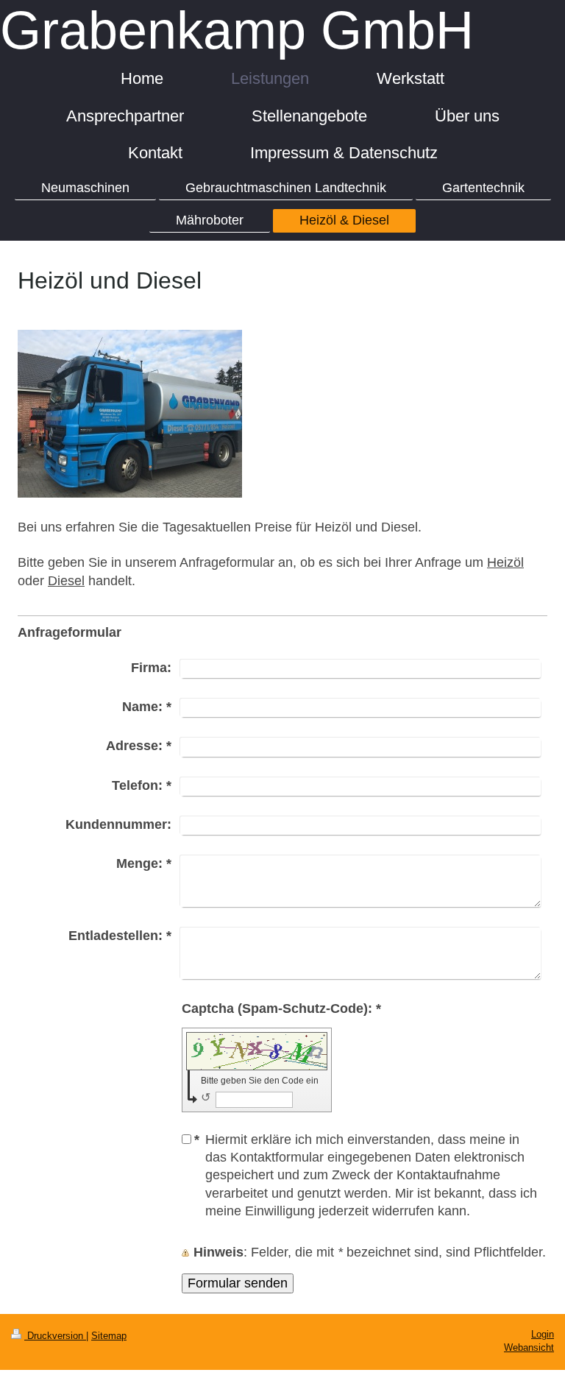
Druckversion (55, 1336)
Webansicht (529, 1348)
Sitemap (109, 1336)
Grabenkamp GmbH (237, 30)
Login (542, 1334)
